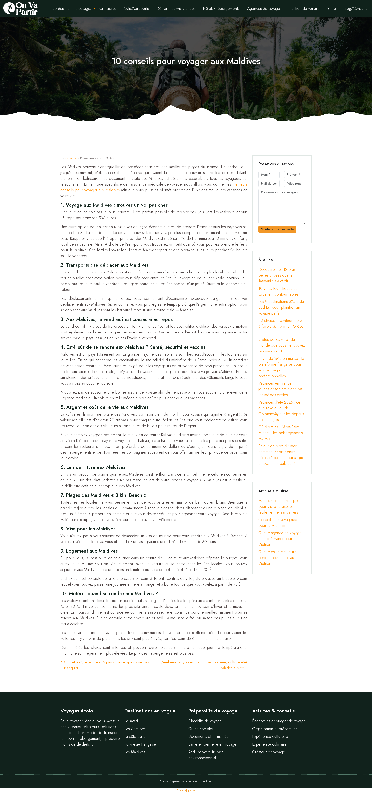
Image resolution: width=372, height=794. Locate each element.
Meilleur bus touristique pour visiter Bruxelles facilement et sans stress (278, 506)
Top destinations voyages (71, 8)
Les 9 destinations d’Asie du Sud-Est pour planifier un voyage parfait (281, 307)
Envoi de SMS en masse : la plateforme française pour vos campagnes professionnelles (281, 367)
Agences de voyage (263, 8)
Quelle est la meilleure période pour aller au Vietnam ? (277, 557)
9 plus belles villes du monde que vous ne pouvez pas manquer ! (281, 345)
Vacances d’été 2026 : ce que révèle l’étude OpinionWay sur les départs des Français (281, 411)
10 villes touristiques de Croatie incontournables (278, 291)
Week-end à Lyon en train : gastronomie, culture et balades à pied (202, 665)
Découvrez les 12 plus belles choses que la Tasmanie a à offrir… (276, 275)
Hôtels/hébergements (221, 8)
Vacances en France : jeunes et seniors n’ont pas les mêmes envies (280, 389)
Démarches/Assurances (176, 8)
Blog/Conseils (355, 8)
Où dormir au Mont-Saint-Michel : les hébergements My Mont (280, 433)
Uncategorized (71, 158)
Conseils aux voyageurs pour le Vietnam (277, 522)
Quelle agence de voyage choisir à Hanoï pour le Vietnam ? (279, 538)
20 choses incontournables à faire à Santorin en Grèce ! (280, 326)
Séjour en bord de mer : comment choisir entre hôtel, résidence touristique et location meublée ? (281, 454)
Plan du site (186, 791)
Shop (331, 8)
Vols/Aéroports (136, 8)
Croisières (107, 8)
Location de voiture (303, 8)
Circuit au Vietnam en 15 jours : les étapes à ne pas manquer (106, 665)
